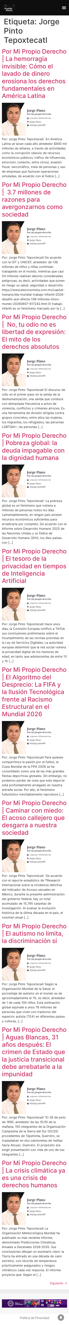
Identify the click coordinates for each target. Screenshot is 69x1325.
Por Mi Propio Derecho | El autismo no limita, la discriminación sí (34, 933)
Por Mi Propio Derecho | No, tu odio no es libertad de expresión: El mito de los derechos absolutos (34, 331)
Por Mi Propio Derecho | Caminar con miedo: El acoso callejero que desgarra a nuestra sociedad (34, 817)
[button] (64, 8)
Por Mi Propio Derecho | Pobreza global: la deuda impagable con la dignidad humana (34, 446)
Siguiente (58, 1283)
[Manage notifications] (61, 1317)
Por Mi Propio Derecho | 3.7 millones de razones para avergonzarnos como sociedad (34, 199)
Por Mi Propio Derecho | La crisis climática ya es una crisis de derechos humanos (34, 1174)
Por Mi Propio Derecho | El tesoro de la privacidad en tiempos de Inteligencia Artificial (34, 566)
